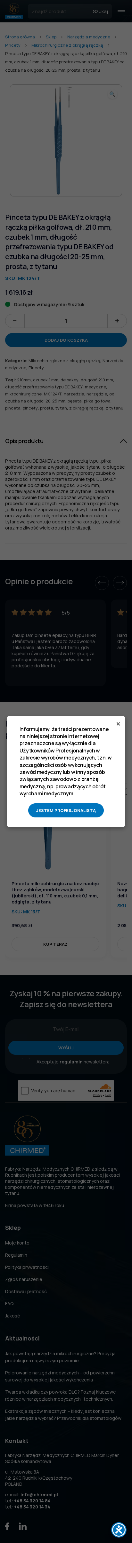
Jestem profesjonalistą (66, 810)
